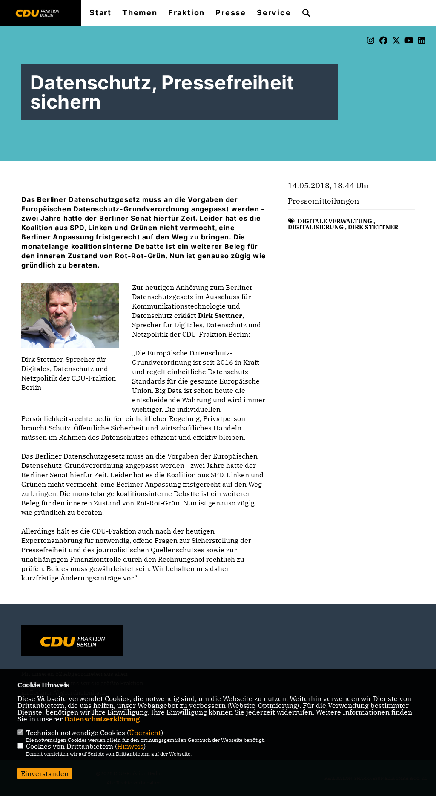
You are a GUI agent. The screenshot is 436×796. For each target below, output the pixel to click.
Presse (230, 13)
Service (274, 13)
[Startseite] (72, 642)
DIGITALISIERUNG (316, 227)
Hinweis (130, 746)
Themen (140, 13)
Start (100, 13)
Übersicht (145, 732)
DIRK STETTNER (373, 227)
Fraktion (186, 13)
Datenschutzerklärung (102, 719)
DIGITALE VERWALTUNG (335, 221)
